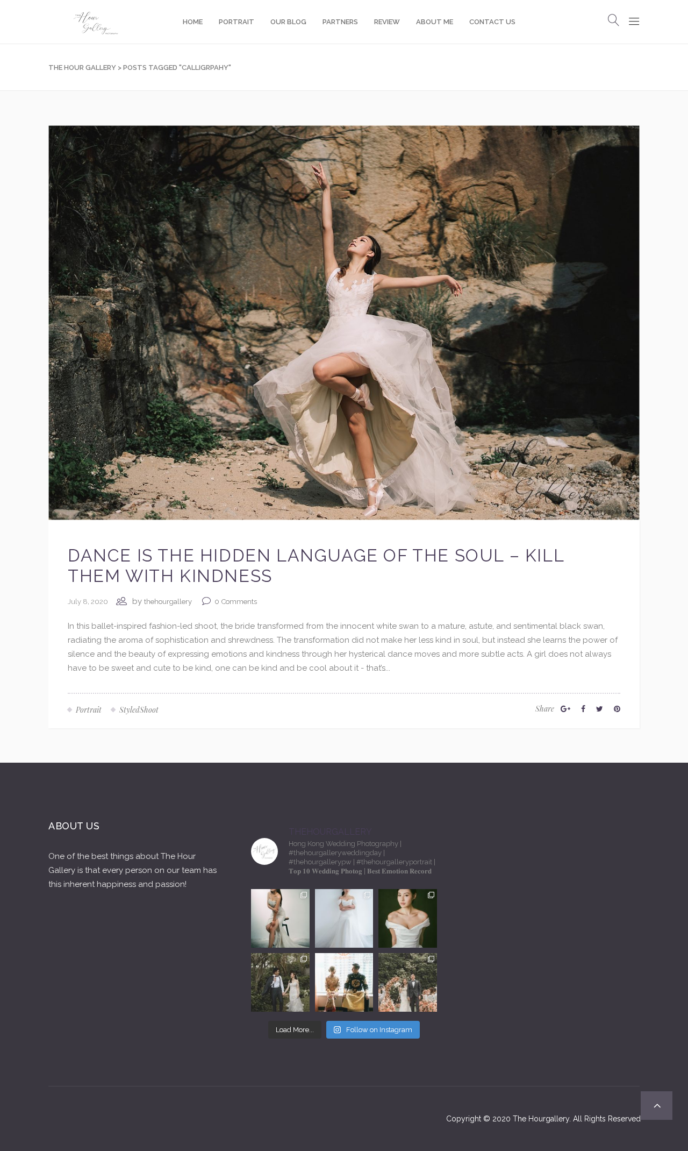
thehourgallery (168, 602)
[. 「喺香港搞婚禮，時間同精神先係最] (344, 918)
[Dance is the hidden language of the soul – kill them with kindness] (344, 322)
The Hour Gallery (82, 67)
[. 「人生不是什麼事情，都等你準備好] (344, 982)
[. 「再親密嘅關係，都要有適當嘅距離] (280, 918)
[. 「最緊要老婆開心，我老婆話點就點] (280, 982)
